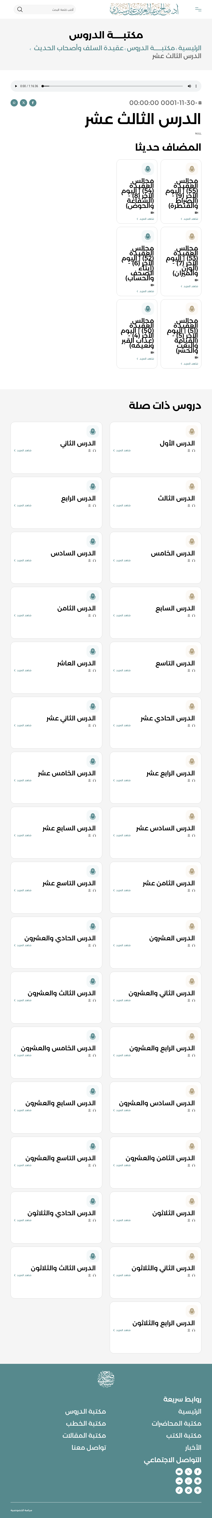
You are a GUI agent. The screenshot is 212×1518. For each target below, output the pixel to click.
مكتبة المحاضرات (176, 1423)
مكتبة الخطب (86, 1423)
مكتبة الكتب (183, 1435)
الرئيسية (189, 48)
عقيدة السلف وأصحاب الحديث (78, 48)
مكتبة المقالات (84, 1435)
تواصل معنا (88, 1447)
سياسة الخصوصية (21, 1510)
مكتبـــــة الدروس (151, 48)
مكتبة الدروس (85, 1411)
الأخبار (193, 1447)
